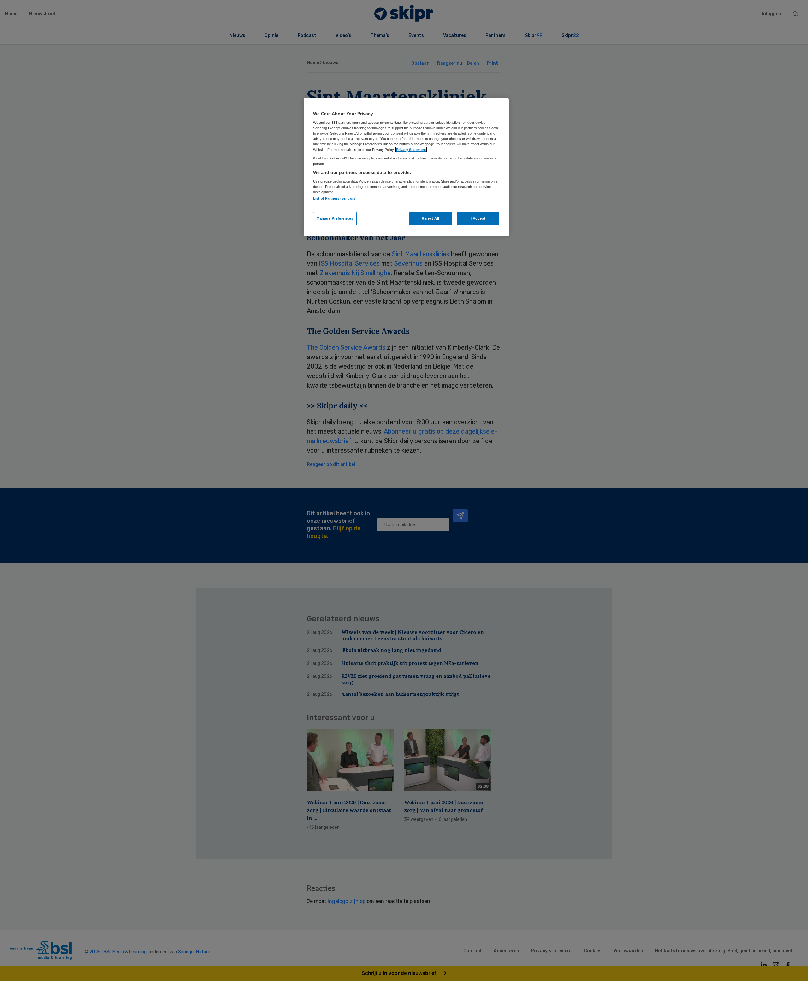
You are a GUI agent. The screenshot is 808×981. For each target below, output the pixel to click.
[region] (406, 167)
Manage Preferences (335, 218)
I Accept (478, 218)
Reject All (430, 218)
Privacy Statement (411, 150)
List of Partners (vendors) (335, 198)
